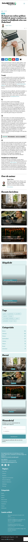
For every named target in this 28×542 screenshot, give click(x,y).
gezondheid (18, 313)
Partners (4, 475)
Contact (4, 473)
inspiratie (5, 316)
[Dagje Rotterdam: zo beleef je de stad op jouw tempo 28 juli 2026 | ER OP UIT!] (14, 414)
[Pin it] (13, 59)
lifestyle (10, 316)
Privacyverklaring (6, 479)
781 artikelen (10, 187)
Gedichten (3, 503)
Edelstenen (3, 508)
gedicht (4, 313)
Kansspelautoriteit (15, 96)
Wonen (2, 506)
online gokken (13, 162)
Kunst (2, 493)
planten (17, 318)
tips (11, 321)
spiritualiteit (5, 321)
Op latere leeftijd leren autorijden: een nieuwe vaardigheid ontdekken (16, 520)
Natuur (3, 495)
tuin (15, 321)
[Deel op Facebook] (2, 59)
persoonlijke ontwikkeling (8, 318)
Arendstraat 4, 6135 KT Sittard (8, 460)
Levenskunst (4, 501)
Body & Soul (4, 499)
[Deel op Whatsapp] (9, 59)
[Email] (20, 59)
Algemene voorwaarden (7, 477)
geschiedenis (10, 313)
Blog (5, 11)
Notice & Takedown (6, 481)
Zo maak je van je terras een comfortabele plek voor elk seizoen (16, 524)
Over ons (4, 471)
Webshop (4, 484)
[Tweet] (6, 59)
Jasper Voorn (8, 25)
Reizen (2, 497)
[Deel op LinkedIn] (17, 59)
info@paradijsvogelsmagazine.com (9, 462)
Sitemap (4, 486)
